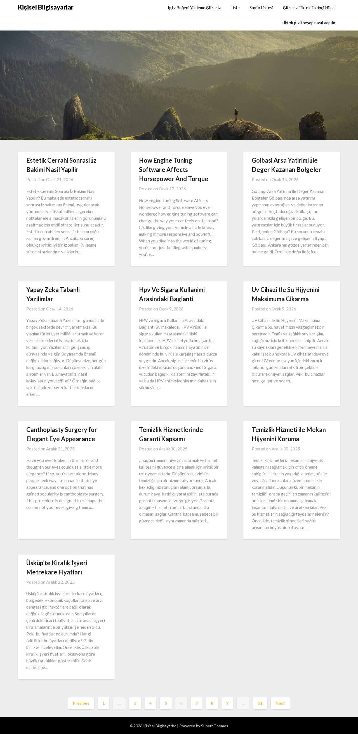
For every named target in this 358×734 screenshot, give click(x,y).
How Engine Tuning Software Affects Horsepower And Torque (173, 169)
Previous (81, 703)
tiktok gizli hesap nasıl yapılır (309, 22)
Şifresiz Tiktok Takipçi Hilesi (309, 7)
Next (280, 703)
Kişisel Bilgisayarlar (46, 7)
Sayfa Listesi (261, 7)
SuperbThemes (214, 725)
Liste (235, 7)
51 (260, 703)
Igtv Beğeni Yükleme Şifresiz (194, 7)
